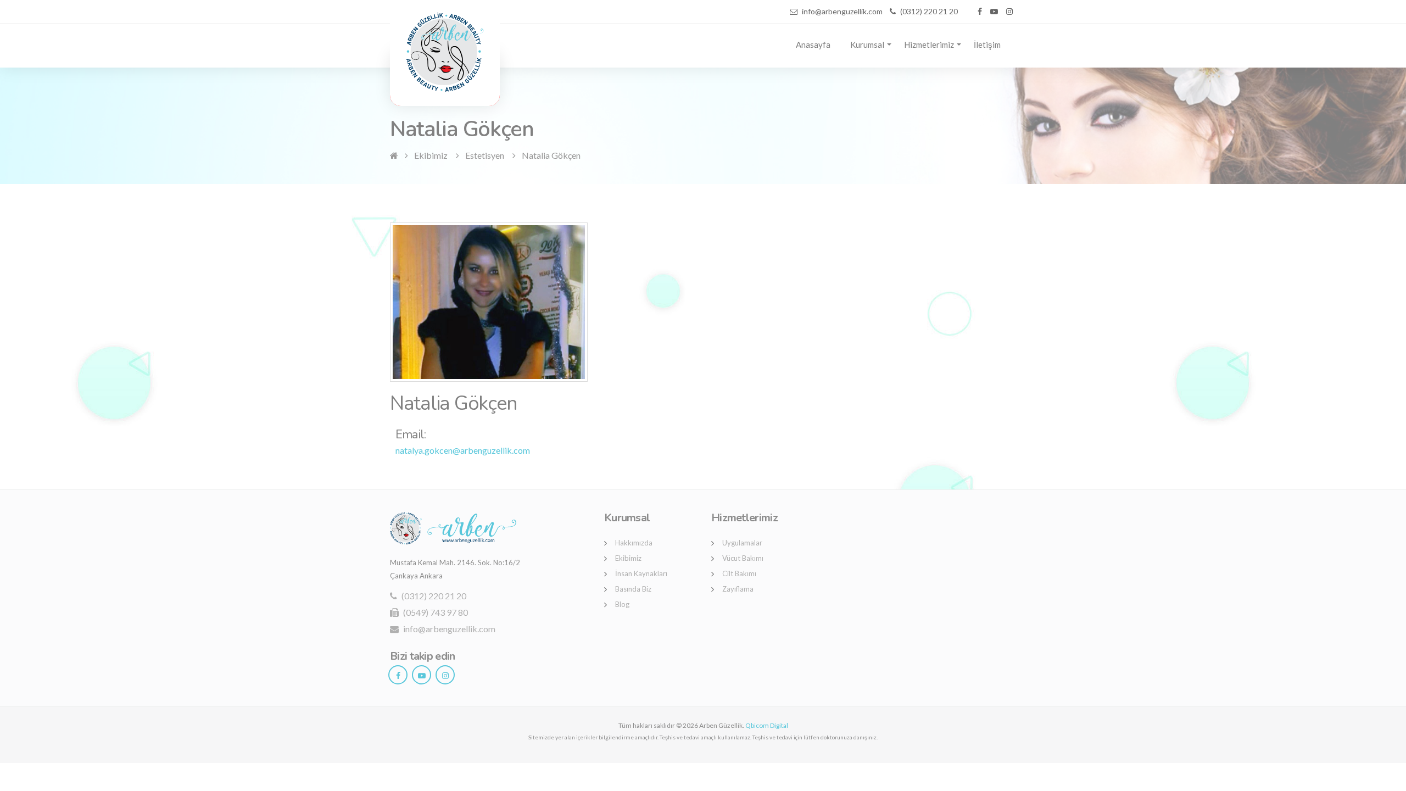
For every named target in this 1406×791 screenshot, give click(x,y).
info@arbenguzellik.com (448, 628)
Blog (622, 604)
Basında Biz (633, 588)
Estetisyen (484, 155)
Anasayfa (813, 44)
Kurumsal (867, 44)
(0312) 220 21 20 (433, 596)
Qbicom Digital (766, 725)
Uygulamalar (742, 542)
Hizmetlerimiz (929, 44)
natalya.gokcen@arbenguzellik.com (462, 450)
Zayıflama (738, 588)
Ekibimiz (431, 155)
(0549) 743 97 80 (434, 612)
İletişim (987, 44)
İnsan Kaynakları (641, 573)
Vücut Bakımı (742, 558)
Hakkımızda (633, 542)
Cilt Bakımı (739, 573)
